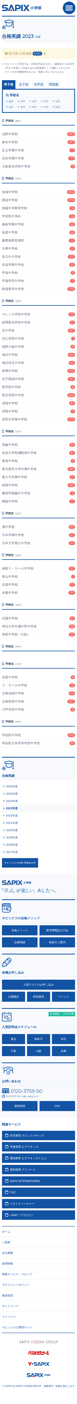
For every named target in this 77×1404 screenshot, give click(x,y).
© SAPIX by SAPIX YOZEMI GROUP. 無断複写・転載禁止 (39, 1386)
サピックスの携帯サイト (17, 1327)
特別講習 (38, 996)
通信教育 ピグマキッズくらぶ (28, 1158)
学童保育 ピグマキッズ (24, 1146)
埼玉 (63, 1039)
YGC (13, 1192)
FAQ (57, 1106)
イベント (63, 996)
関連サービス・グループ (17, 1274)
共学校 (38, 84)
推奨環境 (7, 1295)
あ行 (11, 101)
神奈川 (38, 1039)
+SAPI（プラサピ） (22, 1215)
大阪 (38, 1051)
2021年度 (12, 822)
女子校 (23, 84)
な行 (57, 101)
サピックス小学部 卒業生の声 (20, 862)
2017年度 (12, 852)
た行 (46, 101)
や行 (34, 107)
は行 (11, 107)
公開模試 (13, 996)
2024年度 (12, 801)
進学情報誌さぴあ (57, 930)
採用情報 (7, 1263)
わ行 (57, 107)
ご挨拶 (6, 1242)
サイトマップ (10, 1306)
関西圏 (53, 84)
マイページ (9, 1316)
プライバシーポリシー (16, 1284)
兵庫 (63, 1051)
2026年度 (12, 786)
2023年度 (12, 808)
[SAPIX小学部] (16, 882)
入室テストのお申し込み (38, 984)
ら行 (46, 107)
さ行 (34, 101)
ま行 (22, 107)
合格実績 (19, 942)
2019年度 (12, 837)
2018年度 (12, 844)
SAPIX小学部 (21, 8)
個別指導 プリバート (23, 1169)
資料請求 (19, 1106)
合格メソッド (19, 930)
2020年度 (12, 830)
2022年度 (12, 815)
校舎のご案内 (57, 942)
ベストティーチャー (22, 1203)
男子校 (8, 84)
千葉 (13, 1051)
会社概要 (7, 1252)
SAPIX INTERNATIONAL (25, 1181)
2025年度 (12, 793)
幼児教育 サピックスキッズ (27, 1135)
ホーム (6, 1231)
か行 (22, 101)
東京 (13, 1039)
